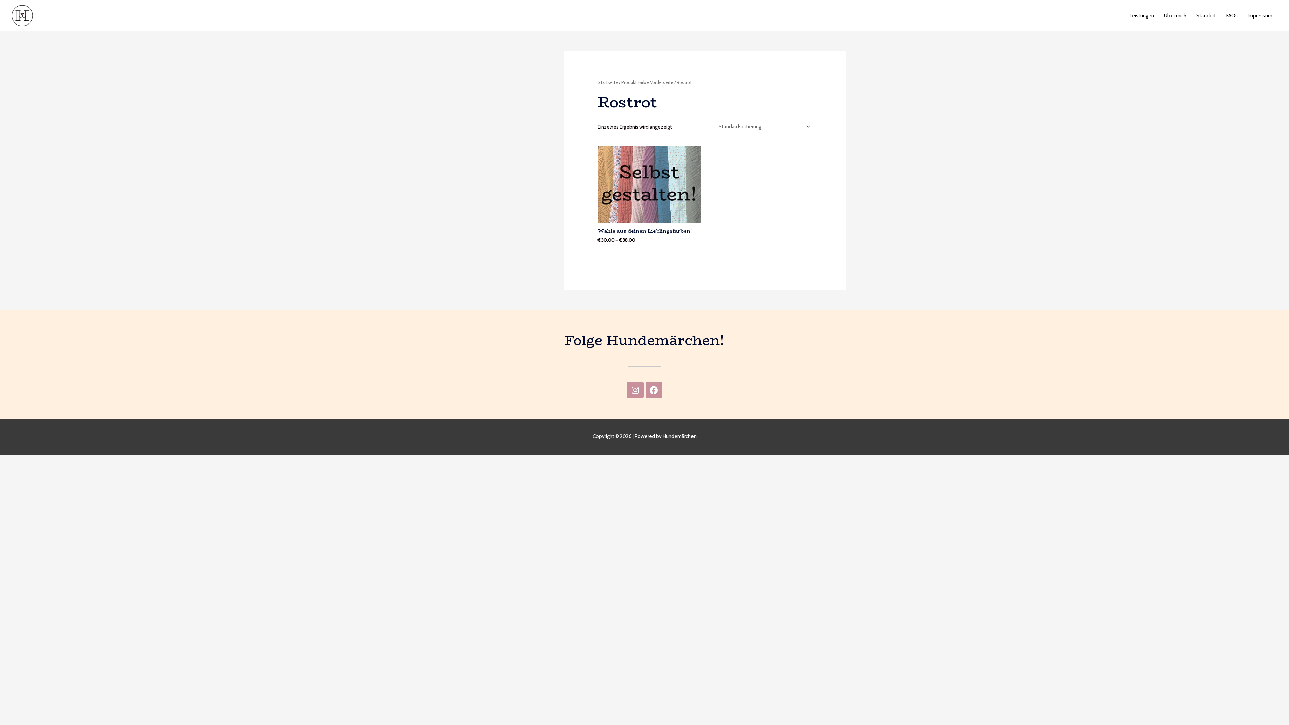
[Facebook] (654, 390)
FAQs (1232, 16)
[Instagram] (635, 390)
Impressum (1260, 16)
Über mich (1175, 16)
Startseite (608, 82)
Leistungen (1142, 16)
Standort (1206, 16)
